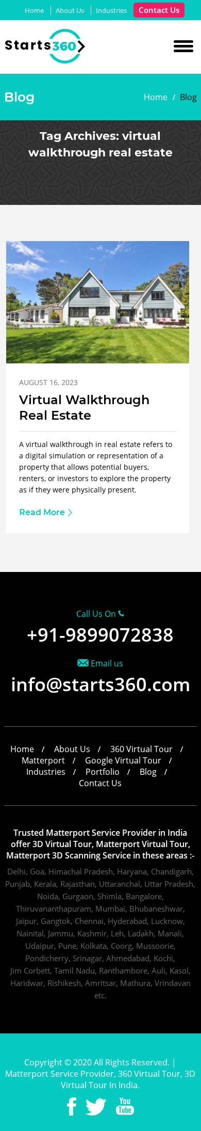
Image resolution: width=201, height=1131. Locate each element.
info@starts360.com (100, 684)
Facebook (71, 1106)
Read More (42, 512)
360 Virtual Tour (141, 749)
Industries (111, 10)
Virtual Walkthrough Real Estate (84, 407)
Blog (148, 771)
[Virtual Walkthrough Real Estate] (98, 360)
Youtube (125, 1106)
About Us (70, 10)
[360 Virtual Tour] (45, 60)
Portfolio (103, 771)
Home (34, 10)
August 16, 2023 (48, 382)
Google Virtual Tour (123, 760)
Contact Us (159, 10)
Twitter (96, 1106)
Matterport (43, 760)
